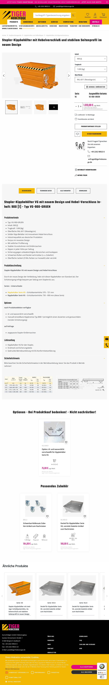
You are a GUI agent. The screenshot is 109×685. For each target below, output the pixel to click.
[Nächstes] (68, 75)
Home (4, 35)
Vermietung (68, 22)
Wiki (49, 644)
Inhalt (77, 54)
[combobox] (52, 15)
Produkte (14, 22)
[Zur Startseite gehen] (14, 15)
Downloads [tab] (83, 191)
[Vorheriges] (3, 75)
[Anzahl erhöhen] (80, 106)
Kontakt (51, 648)
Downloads (83, 636)
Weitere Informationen (12, 669)
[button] (37, 681)
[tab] (27, 190)
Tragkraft (78, 64)
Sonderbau (28, 22)
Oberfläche (78, 75)
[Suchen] (73, 15)
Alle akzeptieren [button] (86, 667)
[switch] (102, 677)
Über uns (51, 636)
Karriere (51, 640)
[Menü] (105, 664)
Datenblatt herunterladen (86, 170)
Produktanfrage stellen (91, 126)
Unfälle (95, 22)
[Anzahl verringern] (76, 106)
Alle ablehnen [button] (86, 672)
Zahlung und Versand (87, 644)
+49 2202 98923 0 (44, 6)
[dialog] (54, 669)
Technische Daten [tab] (46, 191)
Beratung (83, 22)
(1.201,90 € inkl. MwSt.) (93, 108)
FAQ (80, 640)
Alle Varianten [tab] (65, 191)
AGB (80, 648)
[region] (36, 83)
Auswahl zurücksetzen (97, 87)
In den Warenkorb (94, 134)
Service (54, 22)
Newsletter (52, 653)
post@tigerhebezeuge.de (65, 6)
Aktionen (42, 22)
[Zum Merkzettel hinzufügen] (77, 134)
